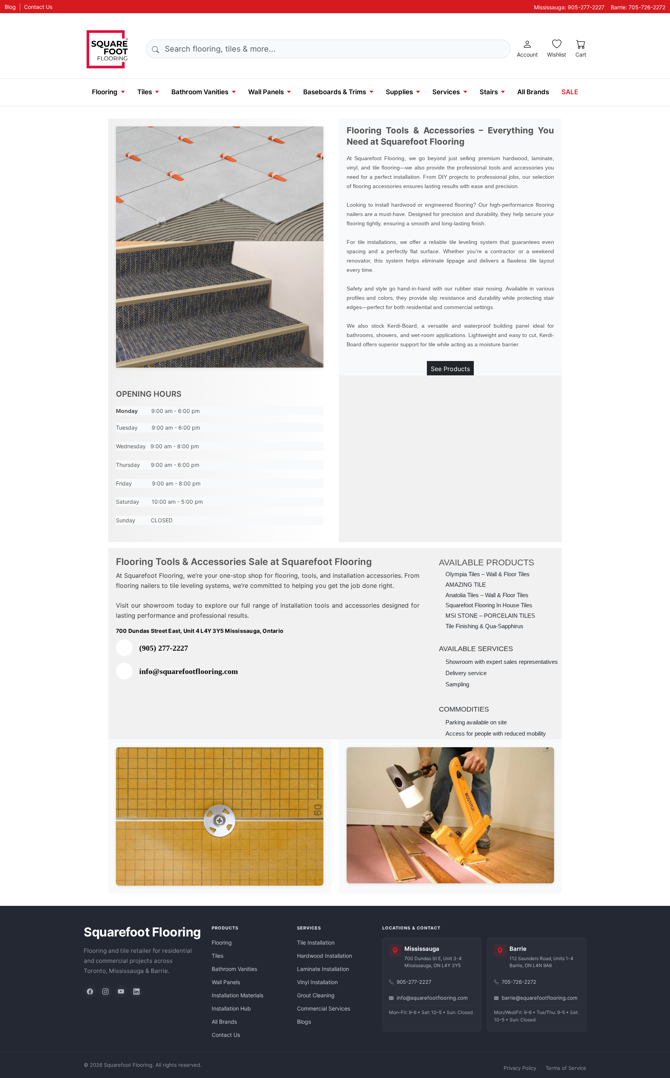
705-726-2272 (519, 982)
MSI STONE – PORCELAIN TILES (490, 615)
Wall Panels (266, 92)
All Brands (533, 92)
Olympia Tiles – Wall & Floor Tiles (488, 574)
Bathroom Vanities (199, 92)
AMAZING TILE (466, 584)
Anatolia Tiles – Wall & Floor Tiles (487, 595)
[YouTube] (121, 991)
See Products (450, 369)
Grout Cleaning (316, 995)
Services (446, 92)
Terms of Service (566, 1068)
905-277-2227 (414, 982)
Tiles (144, 92)
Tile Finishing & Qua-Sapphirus (484, 626)
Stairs (489, 92)
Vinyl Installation (317, 982)
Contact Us (38, 6)
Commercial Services (323, 1008)
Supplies (399, 92)
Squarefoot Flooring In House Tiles (489, 605)
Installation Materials (237, 995)
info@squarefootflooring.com (432, 998)
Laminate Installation (323, 969)
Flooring (104, 92)
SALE (569, 92)
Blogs (304, 1021)
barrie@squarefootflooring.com (539, 998)
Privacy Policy (520, 1068)
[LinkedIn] (136, 991)
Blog (10, 6)
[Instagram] (105, 991)
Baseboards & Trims (334, 92)
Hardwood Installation (324, 955)
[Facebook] (90, 991)
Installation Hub (231, 1008)
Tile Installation (316, 942)
